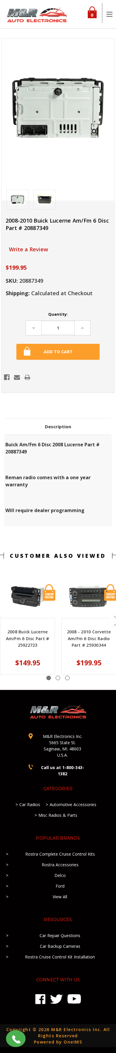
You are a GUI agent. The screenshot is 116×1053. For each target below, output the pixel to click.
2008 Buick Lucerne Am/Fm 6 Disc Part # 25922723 (27, 638)
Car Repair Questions (60, 935)
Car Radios (29, 804)
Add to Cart (49, 592)
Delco (60, 875)
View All (60, 896)
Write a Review (28, 249)
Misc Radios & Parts (57, 815)
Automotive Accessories (73, 804)
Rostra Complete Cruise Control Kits (60, 854)
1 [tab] (48, 678)
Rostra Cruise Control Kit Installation (60, 957)
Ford (60, 886)
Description (58, 426)
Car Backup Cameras (60, 946)
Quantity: (58, 314)
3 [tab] (67, 678)
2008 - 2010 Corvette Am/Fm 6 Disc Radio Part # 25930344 (89, 638)
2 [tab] (58, 678)
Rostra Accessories (60, 864)
